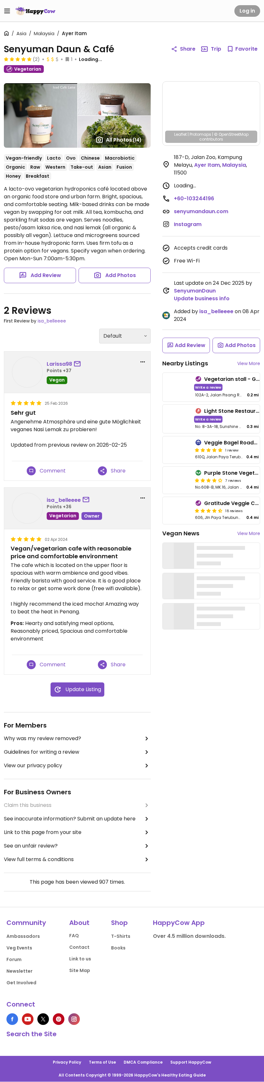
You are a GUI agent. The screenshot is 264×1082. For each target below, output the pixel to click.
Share (187, 49)
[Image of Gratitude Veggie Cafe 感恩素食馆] (178, 510)
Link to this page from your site (42, 832)
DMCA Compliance (143, 1062)
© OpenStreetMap (231, 134)
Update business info (202, 298)
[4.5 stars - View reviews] (208, 510)
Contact (79, 947)
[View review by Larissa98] (27, 372)
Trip (216, 49)
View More (248, 363)
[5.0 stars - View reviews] (17, 59)
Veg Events (19, 948)
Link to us (80, 959)
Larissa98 (59, 364)
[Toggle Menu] (7, 11)
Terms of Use (102, 1062)
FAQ (74, 935)
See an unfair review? (31, 845)
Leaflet (180, 134)
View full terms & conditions (39, 859)
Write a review (208, 387)
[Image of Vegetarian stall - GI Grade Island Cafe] (178, 387)
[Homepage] (35, 10)
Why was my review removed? (42, 738)
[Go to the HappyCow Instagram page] (74, 1019)
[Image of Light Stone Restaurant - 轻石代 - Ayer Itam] (178, 419)
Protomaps (200, 134)
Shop (119, 922)
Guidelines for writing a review (41, 752)
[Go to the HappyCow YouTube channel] (27, 1019)
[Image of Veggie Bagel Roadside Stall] (178, 449)
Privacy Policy (67, 1062)
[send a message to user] (78, 364)
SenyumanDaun (195, 290)
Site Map (79, 970)
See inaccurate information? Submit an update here (70, 818)
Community (26, 922)
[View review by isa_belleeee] (27, 508)
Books (118, 948)
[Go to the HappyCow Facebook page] (12, 1019)
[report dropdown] (142, 362)
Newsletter (19, 971)
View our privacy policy (33, 765)
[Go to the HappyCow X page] (43, 1019)
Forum (14, 959)
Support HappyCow (190, 1062)
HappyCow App (179, 922)
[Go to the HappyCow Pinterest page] (58, 1019)
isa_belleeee (52, 321)
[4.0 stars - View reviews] (208, 480)
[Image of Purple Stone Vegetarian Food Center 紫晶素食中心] (178, 480)
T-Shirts (120, 936)
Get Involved (21, 982)
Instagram (188, 224)
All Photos (124, 140)
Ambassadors (23, 936)
